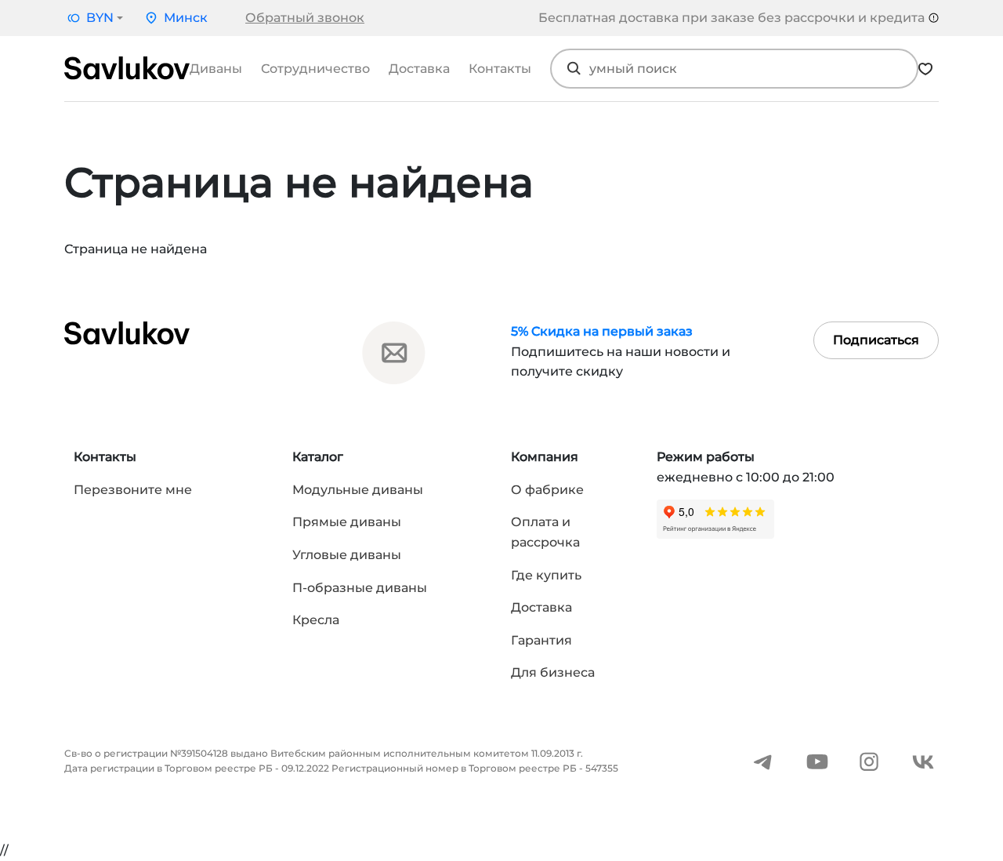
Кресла (315, 619)
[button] (93, 18)
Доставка (419, 68)
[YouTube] (817, 761)
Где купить (546, 575)
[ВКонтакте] (923, 761)
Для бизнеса (553, 672)
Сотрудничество (315, 68)
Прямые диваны (346, 521)
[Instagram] (869, 761)
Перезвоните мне (133, 489)
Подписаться (876, 339)
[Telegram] (763, 761)
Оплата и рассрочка (545, 532)
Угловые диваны (346, 554)
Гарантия (541, 640)
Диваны (216, 68)
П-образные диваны (359, 587)
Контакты (500, 68)
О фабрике (547, 489)
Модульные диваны (357, 489)
